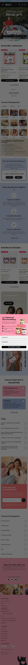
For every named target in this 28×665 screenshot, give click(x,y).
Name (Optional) (5, 341)
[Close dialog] (26, 315)
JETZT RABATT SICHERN (14, 347)
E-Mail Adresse (5, 337)
